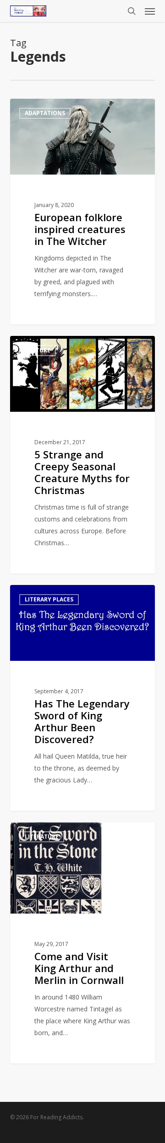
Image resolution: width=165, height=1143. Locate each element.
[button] (150, 11)
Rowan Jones (45, 109)
